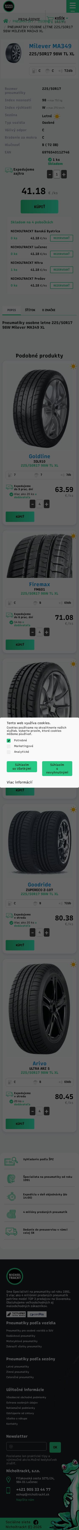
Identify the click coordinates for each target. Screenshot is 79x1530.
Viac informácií (19, 782)
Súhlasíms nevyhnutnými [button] (57, 768)
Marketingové (23, 746)
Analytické (21, 751)
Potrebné (20, 740)
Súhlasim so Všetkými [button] (21, 767)
